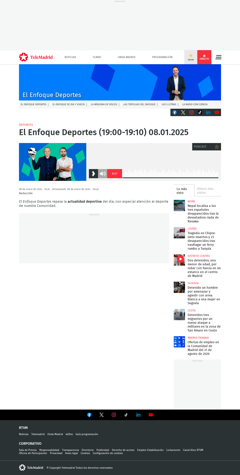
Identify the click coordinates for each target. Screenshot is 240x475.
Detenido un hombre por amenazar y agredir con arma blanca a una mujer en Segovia (179, 287)
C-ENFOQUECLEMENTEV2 (120, 82)
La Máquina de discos (104, 104)
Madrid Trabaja (198, 337)
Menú (218, 57)
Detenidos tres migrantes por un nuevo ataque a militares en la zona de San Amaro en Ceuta (179, 314)
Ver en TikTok (126, 415)
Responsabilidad (49, 450)
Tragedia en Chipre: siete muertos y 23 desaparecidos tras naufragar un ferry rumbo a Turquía (179, 232)
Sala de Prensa (28, 450)
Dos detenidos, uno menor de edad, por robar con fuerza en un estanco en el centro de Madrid (179, 259)
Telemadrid (38, 434)
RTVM (23, 428)
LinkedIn (208, 112)
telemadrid (31, 467)
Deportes (26, 124)
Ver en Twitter (101, 415)
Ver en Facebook (89, 415)
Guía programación (87, 434)
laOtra (69, 434)
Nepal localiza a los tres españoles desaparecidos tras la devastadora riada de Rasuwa (179, 205)
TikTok (200, 112)
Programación (162, 57)
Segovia (193, 283)
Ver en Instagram (113, 414)
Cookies (85, 453)
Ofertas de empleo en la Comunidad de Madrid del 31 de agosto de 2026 (179, 341)
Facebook (174, 112)
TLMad (97, 57)
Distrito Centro (199, 256)
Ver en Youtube (150, 414)
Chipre (192, 228)
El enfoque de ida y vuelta (69, 104)
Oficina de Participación (33, 453)
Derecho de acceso (123, 450)
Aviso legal (71, 453)
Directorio (88, 450)
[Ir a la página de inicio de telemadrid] (36, 57)
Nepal (192, 201)
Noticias (70, 57)
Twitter (183, 112)
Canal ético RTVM (193, 450)
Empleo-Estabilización (150, 450)
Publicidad (102, 450)
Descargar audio (217, 146)
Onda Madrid (126, 57)
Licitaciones (173, 450)
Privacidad (56, 453)
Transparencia (70, 450)
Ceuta (192, 310)
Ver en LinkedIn (138, 414)
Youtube (217, 112)
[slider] (170, 177)
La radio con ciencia (194, 104)
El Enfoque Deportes (33, 104)
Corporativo (30, 443)
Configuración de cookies (108, 453)
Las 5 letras (169, 104)
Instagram (191, 112)
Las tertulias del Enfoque (139, 104)
